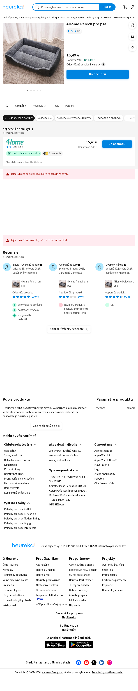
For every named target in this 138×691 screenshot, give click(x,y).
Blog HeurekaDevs (13, 595)
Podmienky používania (15, 575)
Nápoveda (74, 605)
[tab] (20, 106)
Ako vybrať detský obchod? (64, 455)
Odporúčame (103, 445)
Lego (97, 469)
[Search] (7, 106)
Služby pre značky (79, 585)
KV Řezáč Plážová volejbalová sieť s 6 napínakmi (69, 495)
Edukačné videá (77, 600)
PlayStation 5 (101, 465)
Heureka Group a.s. (52, 672)
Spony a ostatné (13, 455)
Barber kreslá (11, 488)
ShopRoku (108, 570)
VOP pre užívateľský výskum (51, 604)
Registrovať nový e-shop (83, 570)
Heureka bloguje (12, 590)
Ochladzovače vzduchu (17, 460)
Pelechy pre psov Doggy (17, 523)
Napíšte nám (69, 617)
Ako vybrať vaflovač (60, 460)
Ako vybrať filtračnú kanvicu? (65, 451)
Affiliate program (78, 595)
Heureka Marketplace (81, 580)
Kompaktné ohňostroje (17, 493)
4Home (131, 408)
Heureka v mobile (45, 570)
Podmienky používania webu (107, 672)
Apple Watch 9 (102, 455)
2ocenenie (55, 153)
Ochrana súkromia (46, 590)
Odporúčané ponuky (20, 118)
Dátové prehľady (78, 590)
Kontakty (8, 570)
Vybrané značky (15, 503)
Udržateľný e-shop (112, 590)
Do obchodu (117, 144)
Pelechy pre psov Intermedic (20, 528)
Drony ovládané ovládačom (19, 479)
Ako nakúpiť (42, 565)
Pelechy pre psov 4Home (99, 17)
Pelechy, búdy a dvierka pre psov (48, 17)
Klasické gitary (12, 469)
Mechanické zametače (16, 483)
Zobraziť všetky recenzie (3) (69, 329)
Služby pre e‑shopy (79, 575)
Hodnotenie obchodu (108, 118)
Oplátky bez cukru (14, 474)
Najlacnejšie (44, 118)
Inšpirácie (107, 585)
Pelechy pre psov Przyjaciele (20, 514)
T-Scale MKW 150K (59, 500)
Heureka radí (43, 575)
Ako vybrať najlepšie (63, 445)
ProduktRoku (109, 575)
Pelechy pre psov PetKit (17, 509)
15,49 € (91, 142)
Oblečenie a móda (104, 483)
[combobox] (65, 7)
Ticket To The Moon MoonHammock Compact (69, 477)
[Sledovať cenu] (132, 36)
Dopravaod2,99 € (87, 147)
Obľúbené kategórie (18, 445)
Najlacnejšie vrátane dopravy (74, 118)
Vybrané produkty (61, 470)
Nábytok (99, 479)
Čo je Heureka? (11, 565)
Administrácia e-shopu (81, 565)
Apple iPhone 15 (103, 451)
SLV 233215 (55, 481)
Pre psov (25, 17)
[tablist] (51, 106)
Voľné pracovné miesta (15, 580)
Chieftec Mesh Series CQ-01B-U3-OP (69, 486)
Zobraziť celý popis (46, 426)
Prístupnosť (9, 605)
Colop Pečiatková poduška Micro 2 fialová (69, 490)
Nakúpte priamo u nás (48, 580)
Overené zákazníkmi (113, 565)
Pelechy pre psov (75, 17)
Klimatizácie (10, 465)
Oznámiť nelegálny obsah (17, 600)
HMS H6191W (56, 505)
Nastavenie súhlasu (47, 585)
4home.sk (31, 273)
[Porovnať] (132, 25)
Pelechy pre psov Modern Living (22, 519)
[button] (20, 106)
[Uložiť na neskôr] (132, 47)
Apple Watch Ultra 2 (105, 460)
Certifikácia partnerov (114, 580)
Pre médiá (8, 585)
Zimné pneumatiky (104, 474)
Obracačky (10, 451)
